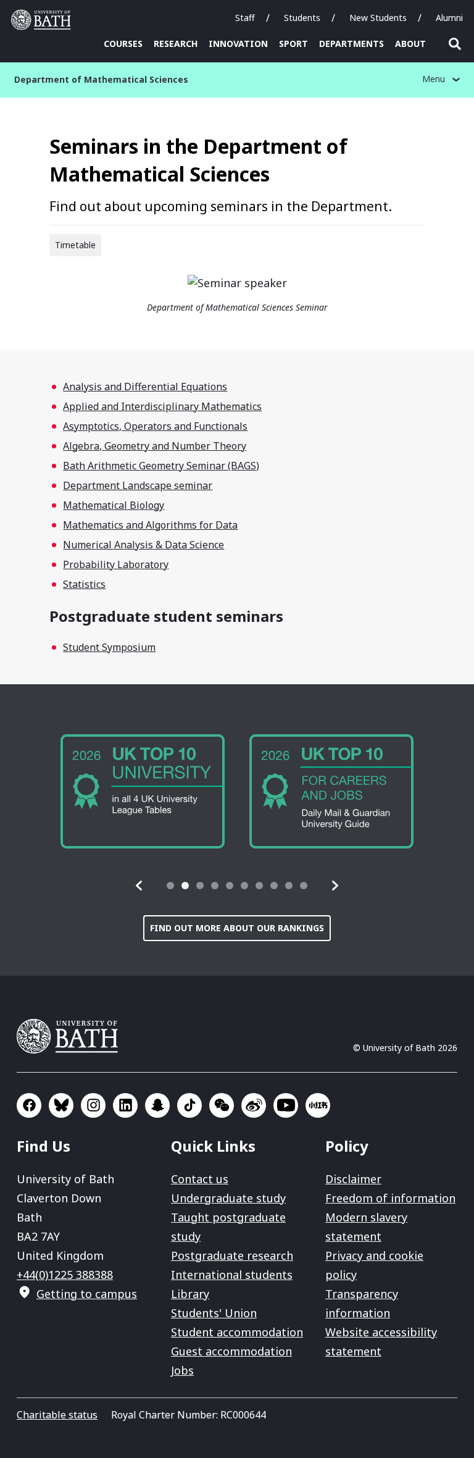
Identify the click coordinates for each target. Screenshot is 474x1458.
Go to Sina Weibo (253, 1105)
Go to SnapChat (157, 1105)
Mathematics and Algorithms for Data (150, 525)
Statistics (84, 584)
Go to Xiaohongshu (318, 1105)
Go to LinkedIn (125, 1105)
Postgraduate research (232, 1255)
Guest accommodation (231, 1351)
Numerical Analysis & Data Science (143, 544)
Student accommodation (237, 1332)
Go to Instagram (93, 1105)
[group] (142, 791)
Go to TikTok (189, 1105)
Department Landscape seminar (137, 485)
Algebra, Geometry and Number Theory (154, 446)
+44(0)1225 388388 (65, 1274)
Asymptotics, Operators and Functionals (155, 426)
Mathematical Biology (113, 505)
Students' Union (214, 1312)
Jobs (182, 1370)
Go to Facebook (29, 1105)
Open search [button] (455, 44)
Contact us (199, 1178)
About (410, 43)
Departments (351, 43)
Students (302, 17)
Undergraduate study (228, 1198)
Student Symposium (109, 647)
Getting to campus (86, 1293)
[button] (139, 885)
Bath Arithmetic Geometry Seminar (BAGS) (161, 465)
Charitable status (57, 1415)
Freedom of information (390, 1198)
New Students (378, 17)
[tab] (170, 885)
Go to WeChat (221, 1105)
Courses (123, 43)
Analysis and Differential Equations (145, 386)
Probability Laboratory (115, 564)
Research (176, 43)
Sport (293, 43)
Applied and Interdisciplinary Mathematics (162, 406)
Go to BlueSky (61, 1105)
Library (190, 1293)
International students (232, 1274)
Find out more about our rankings (237, 928)
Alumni (449, 17)
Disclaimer (353, 1178)
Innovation (238, 43)
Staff (245, 17)
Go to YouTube (285, 1105)
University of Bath (44, 20)
